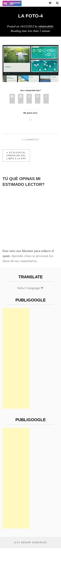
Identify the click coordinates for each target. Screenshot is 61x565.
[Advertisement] (16, 358)
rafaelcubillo (45, 26)
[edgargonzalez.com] (12, 3)
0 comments (30, 139)
